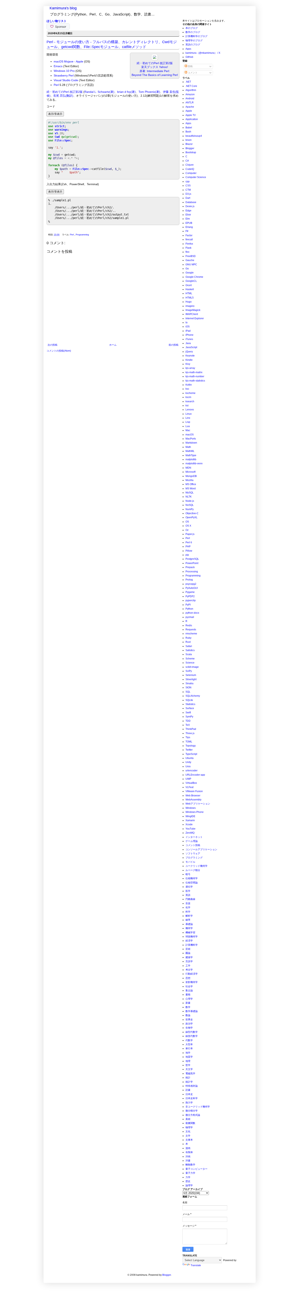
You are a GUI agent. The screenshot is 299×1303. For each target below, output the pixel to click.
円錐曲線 (190, 899)
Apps (188, 48)
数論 (188, 1015)
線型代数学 (192, 1032)
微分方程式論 (193, 1115)
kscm (188, 397)
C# (187, 160)
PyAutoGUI (192, 588)
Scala (189, 654)
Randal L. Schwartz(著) (99, 91)
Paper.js (190, 534)
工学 (188, 965)
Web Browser (193, 795)
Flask (188, 247)
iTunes (189, 339)
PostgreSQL (192, 558)
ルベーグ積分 (193, 870)
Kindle (189, 360)
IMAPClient (192, 314)
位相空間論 (192, 882)
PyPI (188, 604)
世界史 (189, 1019)
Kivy (188, 364)
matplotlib (191, 459)
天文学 (189, 1069)
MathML (190, 451)
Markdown (191, 442)
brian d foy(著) (126, 91)
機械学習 (190, 932)
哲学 (188, 1065)
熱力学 (189, 1102)
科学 (188, 911)
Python (189, 608)
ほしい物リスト (57, 21)
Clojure (190, 164)
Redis (189, 625)
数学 (188, 1007)
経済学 (189, 940)
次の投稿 (52, 344)
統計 (188, 1077)
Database (191, 202)
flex (187, 251)
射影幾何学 (192, 982)
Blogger (190, 148)
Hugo (189, 301)
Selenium (191, 675)
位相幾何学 (192, 878)
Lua (188, 426)
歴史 (188, 1181)
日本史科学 (192, 1098)
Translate (196, 1265)
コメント (192, 72)
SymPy (189, 716)
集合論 (189, 990)
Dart (188, 198)
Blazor (189, 144)
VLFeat (189, 787)
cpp (188, 181)
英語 (188, 895)
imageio (190, 306)
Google (190, 272)
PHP (188, 546)
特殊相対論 (192, 1085)
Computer (191, 173)
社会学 (189, 986)
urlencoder (192, 770)
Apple (189, 110)
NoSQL (190, 505)
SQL (188, 691)
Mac (188, 430)
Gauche (190, 260)
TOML (189, 741)
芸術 (188, 949)
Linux (189, 413)
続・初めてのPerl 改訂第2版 (65, 91)
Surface (190, 708)
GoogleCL (191, 281)
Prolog (189, 579)
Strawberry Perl (64, 75)
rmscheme (191, 633)
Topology (191, 745)
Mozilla (189, 480)
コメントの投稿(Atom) (59, 350)
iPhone (189, 334)
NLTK (189, 496)
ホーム (113, 344)
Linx (188, 417)
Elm (188, 218)
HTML (189, 293)
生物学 (189, 1027)
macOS (190, 434)
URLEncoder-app (195, 774)
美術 (188, 1119)
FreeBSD (191, 256)
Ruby (188, 637)
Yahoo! (163, 67)
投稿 (190, 66)
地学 (188, 1052)
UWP (188, 778)
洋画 (188, 1156)
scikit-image (192, 667)
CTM (188, 189)
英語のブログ (193, 44)
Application (192, 119)
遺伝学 (189, 886)
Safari (189, 646)
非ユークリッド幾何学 (198, 1106)
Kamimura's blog (63, 8)
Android (190, 98)
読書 (188, 1090)
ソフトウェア (193, 853)
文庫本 (189, 1139)
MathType (191, 455)
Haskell (190, 289)
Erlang (189, 227)
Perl (56, 84)
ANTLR (190, 102)
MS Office (191, 484)
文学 (188, 1135)
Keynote (190, 355)
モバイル (190, 861)
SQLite (189, 700)
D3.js (188, 193)
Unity (188, 762)
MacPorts (191, 438)
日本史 (189, 1094)
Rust (188, 642)
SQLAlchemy (193, 695)
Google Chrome (194, 276)
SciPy (189, 671)
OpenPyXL (192, 517)
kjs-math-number (195, 376)
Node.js (190, 501)
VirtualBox (191, 783)
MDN (188, 467)
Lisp (188, 422)
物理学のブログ (194, 40)
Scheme (190, 658)
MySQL (190, 492)
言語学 (189, 961)
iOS (188, 326)
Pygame (190, 592)
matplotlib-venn (194, 463)
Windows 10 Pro (64, 70)
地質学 (189, 1056)
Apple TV (191, 115)
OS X (188, 525)
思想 (188, 978)
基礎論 (189, 924)
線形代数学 (192, 1036)
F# (187, 231)
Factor (189, 235)
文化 (188, 1131)
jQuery (189, 351)
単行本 (189, 1048)
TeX (188, 725)
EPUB (189, 223)
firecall (189, 239)
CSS (188, 185)
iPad (188, 330)
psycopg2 (191, 584)
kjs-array (190, 368)
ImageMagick (193, 310)
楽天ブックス (149, 67)
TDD (188, 720)
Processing (192, 571)
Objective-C (192, 513)
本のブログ (192, 28)
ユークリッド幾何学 (196, 866)
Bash (188, 131)
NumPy (190, 509)
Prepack (190, 567)
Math (188, 447)
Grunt (189, 285)
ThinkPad (191, 729)
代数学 (189, 1040)
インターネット (194, 837)
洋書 (188, 1160)
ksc (187, 388)
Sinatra (189, 683)
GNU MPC (191, 264)
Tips (188, 737)
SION (188, 687)
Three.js (190, 733)
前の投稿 (173, 344)
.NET (188, 81)
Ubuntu (190, 758)
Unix (188, 766)
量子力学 (190, 1173)
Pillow (189, 550)
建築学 (189, 957)
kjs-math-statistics (195, 380)
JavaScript (191, 347)
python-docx (192, 612)
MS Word (191, 488)
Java (188, 343)
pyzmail (190, 617)
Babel (189, 127)
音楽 (188, 903)
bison (189, 140)
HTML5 (190, 297)
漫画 (188, 1148)
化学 (188, 907)
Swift (188, 712)
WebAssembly (193, 799)
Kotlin (189, 384)
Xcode (189, 824)
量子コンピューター (196, 1168)
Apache (190, 106)
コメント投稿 (193, 845)
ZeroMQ (190, 832)
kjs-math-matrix (194, 372)
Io (187, 322)
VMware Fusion (194, 791)
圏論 (188, 953)
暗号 (188, 874)
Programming (82, 234)
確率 (188, 919)
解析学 (189, 915)
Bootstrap (191, 152)
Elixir (188, 214)
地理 (188, 1061)
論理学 (189, 1185)
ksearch (190, 401)
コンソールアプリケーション (201, 849)
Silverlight (191, 679)
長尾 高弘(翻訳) (63, 95)
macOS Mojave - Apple (68, 61)
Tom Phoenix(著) (149, 91)
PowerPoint (192, 563)
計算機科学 (192, 944)
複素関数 (190, 1123)
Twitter (189, 749)
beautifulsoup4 (194, 135)
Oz (187, 530)
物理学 (189, 1127)
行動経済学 (192, 973)
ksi (187, 405)
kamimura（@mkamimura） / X (203, 52)
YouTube (190, 828)
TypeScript (191, 754)
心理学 (189, 998)
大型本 (189, 1044)
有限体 (189, 1152)
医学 (188, 891)
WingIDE (190, 816)
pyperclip (191, 600)
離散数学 (190, 1164)
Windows (191, 808)
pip (187, 554)
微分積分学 (192, 1110)
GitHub (189, 57)
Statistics (190, 704)
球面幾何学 (192, 936)
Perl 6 (189, 542)
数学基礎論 (192, 1011)
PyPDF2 (190, 596)
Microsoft (190, 471)
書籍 (188, 994)
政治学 (189, 1023)
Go (187, 268)
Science (190, 662)
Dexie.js (190, 206)
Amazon (190, 94)
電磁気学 (190, 1073)
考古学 (189, 969)
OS (187, 521)
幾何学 (189, 928)
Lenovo (190, 409)
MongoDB (191, 476)
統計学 (189, 1081)
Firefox (189, 243)
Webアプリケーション (198, 803)
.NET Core (191, 86)
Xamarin (190, 820)
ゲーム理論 (192, 841)
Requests (191, 629)
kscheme (190, 393)
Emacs (58, 66)
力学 (188, 1177)
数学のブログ (193, 32)
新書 (188, 1002)
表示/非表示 (55, 113)
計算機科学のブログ (196, 36)
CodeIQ (190, 169)
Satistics (190, 650)
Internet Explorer (195, 318)
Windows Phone (195, 812)
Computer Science (196, 177)
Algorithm (191, 90)
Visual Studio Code (66, 80)
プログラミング (194, 857)
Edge (188, 210)
